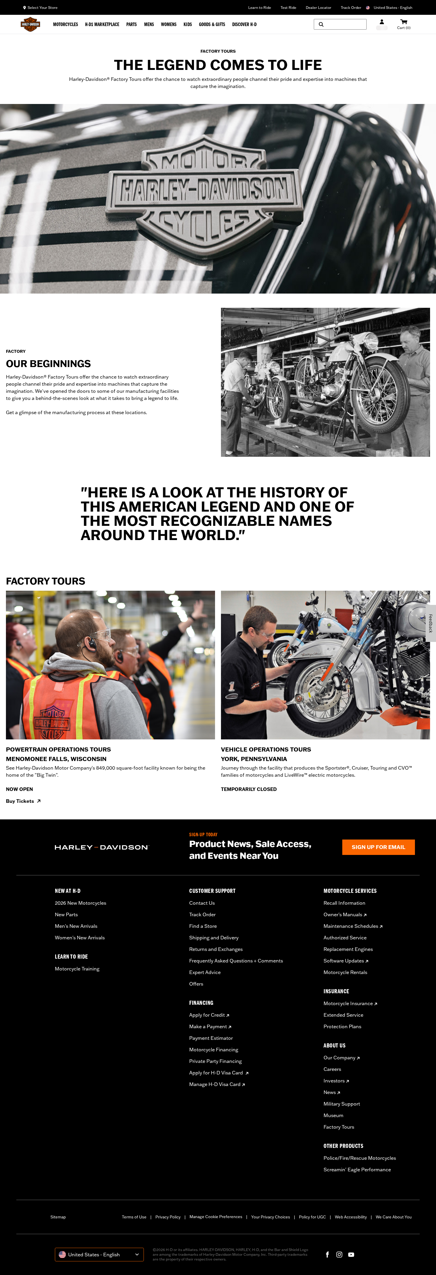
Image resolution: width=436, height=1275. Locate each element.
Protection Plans (342, 1026)
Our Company (339, 1058)
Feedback (431, 623)
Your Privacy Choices (270, 1217)
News (330, 1092)
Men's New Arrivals (76, 926)
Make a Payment (208, 1026)
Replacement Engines (348, 949)
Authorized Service (345, 938)
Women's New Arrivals (80, 938)
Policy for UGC (312, 1217)
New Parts (66, 914)
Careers (332, 1069)
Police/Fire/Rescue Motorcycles (360, 1158)
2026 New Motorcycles (80, 903)
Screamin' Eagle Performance (357, 1170)
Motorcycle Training (77, 969)
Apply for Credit (207, 1015)
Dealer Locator (318, 7)
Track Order (351, 7)
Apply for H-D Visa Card (216, 1073)
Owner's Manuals (343, 914)
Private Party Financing (215, 1061)
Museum (333, 1115)
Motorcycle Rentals (345, 972)
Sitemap (58, 1217)
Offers (196, 984)
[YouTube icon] (351, 1254)
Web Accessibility (351, 1217)
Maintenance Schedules (351, 926)
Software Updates (344, 961)
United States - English (393, 7)
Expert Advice (205, 972)
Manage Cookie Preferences (216, 1216)
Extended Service (343, 1015)
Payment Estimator (211, 1038)
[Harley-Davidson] (117, 847)
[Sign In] (381, 24)
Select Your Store (43, 7)
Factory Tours (339, 1127)
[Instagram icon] (339, 1254)
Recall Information (344, 903)
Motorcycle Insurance (348, 1003)
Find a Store (203, 926)
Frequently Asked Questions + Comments (236, 961)
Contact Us (202, 903)
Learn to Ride (259, 7)
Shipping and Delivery (213, 938)
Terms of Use (134, 1217)
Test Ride (288, 7)
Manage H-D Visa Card (215, 1084)
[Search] (340, 24)
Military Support (342, 1104)
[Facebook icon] (327, 1254)
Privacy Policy (168, 1217)
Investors (334, 1081)
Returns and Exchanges (216, 949)
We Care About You (394, 1217)
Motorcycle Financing (213, 1050)
